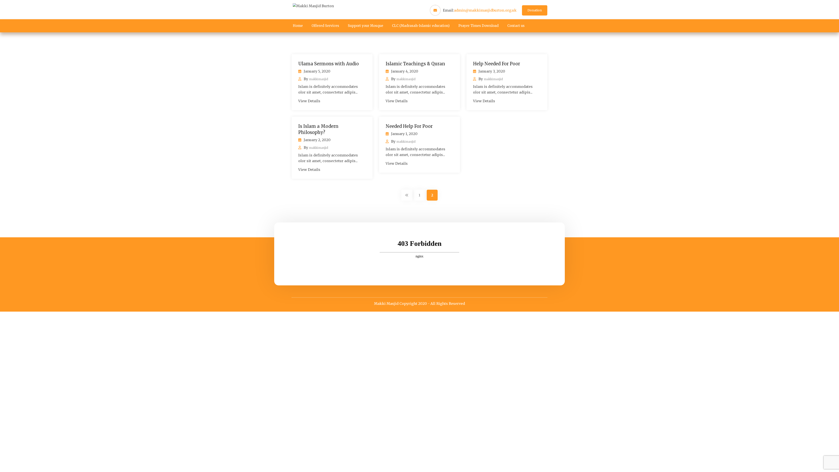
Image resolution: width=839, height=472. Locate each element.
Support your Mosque (365, 26)
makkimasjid (318, 79)
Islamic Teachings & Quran (415, 63)
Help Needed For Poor (496, 63)
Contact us (516, 26)
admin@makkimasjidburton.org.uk (485, 10)
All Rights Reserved (447, 303)
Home (298, 26)
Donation (534, 10)
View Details (309, 101)
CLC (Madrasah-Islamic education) (421, 26)
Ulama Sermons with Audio (328, 63)
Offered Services (325, 26)
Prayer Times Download (478, 26)
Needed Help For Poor (409, 126)
